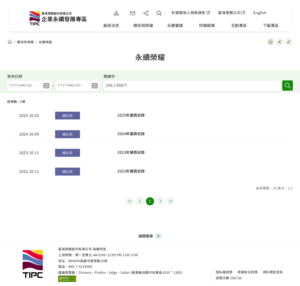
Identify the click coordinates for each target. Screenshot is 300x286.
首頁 (9, 41)
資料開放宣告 (273, 272)
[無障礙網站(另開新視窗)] (67, 278)
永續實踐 (175, 25)
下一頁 (160, 201)
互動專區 (239, 25)
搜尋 (287, 85)
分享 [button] (146, 13)
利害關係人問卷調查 (188, 12)
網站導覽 (116, 13)
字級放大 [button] (289, 42)
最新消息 (111, 25)
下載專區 (271, 25)
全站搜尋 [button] (159, 13)
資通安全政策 (248, 272)
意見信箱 (133, 13)
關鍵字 (109, 76)
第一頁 (130, 201)
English (260, 12)
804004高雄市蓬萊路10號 (88, 260)
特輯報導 (207, 25)
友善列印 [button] (271, 42)
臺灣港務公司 (229, 12)
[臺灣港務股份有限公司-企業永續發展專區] (63, 19)
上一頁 (140, 201)
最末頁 (170, 201)
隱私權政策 (224, 272)
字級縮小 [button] (280, 42)
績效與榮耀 (143, 25)
